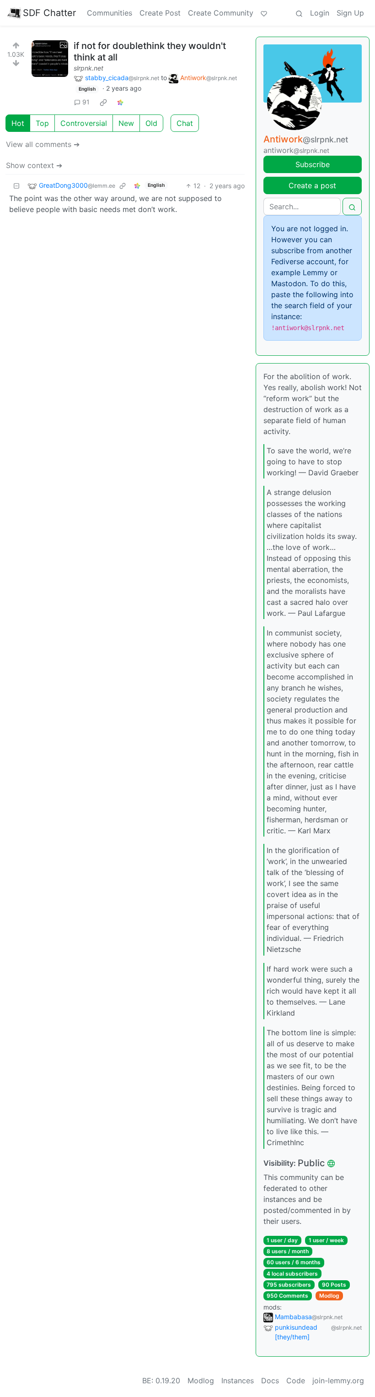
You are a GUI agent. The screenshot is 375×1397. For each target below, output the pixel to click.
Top (42, 123)
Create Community (220, 12)
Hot (17, 123)
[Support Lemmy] (264, 13)
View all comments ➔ (43, 144)
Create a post (312, 185)
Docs (270, 1380)
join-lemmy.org (338, 1380)
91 (86, 102)
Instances (237, 1380)
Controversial (83, 123)
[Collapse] (16, 186)
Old (151, 123)
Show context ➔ (34, 165)
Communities (109, 12)
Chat (185, 123)
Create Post (160, 12)
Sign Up (350, 12)
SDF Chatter (49, 12)
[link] (103, 102)
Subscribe (312, 164)
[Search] (299, 13)
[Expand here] (50, 58)
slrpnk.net (88, 68)
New (126, 123)
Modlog (329, 1295)
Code (295, 1380)
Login (319, 12)
